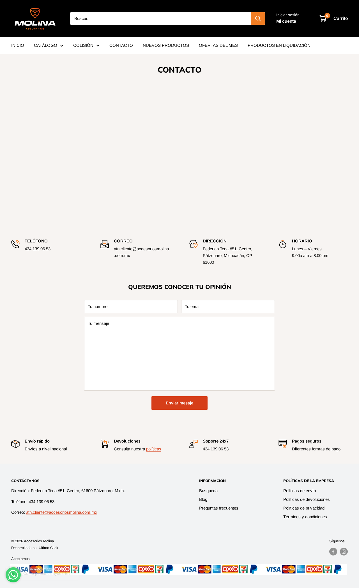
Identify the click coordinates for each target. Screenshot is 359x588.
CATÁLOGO (45, 45)
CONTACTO (121, 45)
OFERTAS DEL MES (218, 45)
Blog (203, 499)
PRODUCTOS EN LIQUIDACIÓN (279, 45)
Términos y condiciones (305, 516)
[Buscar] (258, 18)
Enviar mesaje (179, 403)
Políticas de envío (299, 490)
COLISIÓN (83, 45)
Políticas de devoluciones (306, 499)
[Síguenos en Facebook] (333, 551)
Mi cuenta (286, 21)
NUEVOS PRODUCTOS (166, 45)
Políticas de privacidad (304, 508)
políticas (153, 448)
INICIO (17, 45)
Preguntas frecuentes (218, 508)
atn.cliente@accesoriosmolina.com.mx (61, 512)
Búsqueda (208, 490)
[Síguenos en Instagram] (344, 551)
